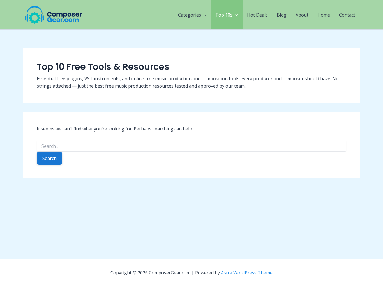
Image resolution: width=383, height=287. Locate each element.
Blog (282, 15)
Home (323, 15)
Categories (189, 15)
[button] (204, 14)
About (302, 15)
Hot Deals (257, 15)
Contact (347, 15)
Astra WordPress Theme (247, 273)
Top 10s (223, 15)
